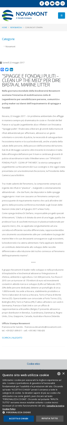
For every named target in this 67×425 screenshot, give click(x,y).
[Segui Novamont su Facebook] (42, 3)
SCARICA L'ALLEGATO (12, 337)
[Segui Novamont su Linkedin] (57, 3)
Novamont (10, 46)
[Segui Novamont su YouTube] (52, 3)
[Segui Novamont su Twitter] (47, 3)
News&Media (16, 27)
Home (4, 27)
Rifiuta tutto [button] (50, 418)
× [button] (63, 373)
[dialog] (33, 397)
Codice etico (33, 364)
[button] (33, 412)
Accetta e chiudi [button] (18, 418)
